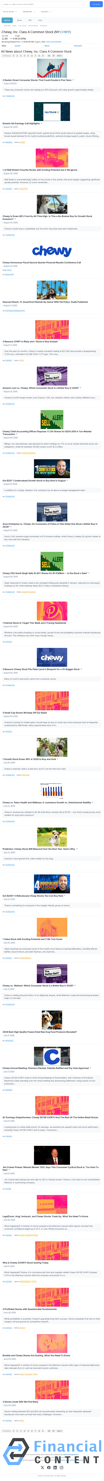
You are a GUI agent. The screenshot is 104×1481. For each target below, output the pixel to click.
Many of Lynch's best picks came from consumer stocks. (30, 679)
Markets (7, 20)
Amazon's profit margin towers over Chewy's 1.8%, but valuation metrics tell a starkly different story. (50, 397)
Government (28, 1374)
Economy (22, 1235)
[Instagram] (61, 1468)
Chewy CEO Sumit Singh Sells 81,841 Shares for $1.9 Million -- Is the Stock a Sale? (46, 573)
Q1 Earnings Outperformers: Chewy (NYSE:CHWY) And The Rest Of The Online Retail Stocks (50, 1117)
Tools (40, 20)
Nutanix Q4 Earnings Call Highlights (22, 123)
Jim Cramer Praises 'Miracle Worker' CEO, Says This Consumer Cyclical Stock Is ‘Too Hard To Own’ (51, 1168)
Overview (7, 26)
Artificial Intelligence (25, 958)
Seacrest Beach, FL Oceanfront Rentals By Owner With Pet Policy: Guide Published (45, 302)
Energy (22, 1374)
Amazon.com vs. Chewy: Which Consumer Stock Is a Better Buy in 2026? (42, 388)
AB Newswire (9, 1040)
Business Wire (10, 274)
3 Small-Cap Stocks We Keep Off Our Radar (25, 712)
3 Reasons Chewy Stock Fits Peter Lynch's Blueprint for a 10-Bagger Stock (42, 669)
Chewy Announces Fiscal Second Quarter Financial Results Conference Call (42, 262)
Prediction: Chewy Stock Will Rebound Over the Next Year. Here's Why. (40, 849)
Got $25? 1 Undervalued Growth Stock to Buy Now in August (35, 480)
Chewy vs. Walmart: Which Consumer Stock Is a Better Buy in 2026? (39, 985)
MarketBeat (9, 142)
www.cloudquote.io (71, 1454)
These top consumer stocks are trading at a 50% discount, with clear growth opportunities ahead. (49, 90)
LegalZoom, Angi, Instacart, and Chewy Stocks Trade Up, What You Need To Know (45, 1216)
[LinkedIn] (55, 1468)
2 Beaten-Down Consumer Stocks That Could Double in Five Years (38, 80)
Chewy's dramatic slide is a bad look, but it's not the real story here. (35, 769)
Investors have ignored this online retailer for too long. (29, 858)
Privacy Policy (59, 1460)
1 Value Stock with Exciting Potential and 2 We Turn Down (32, 939)
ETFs (30, 20)
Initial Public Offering (32, 1235)
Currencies (22, 26)
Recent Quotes (8, 12)
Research (78, 45)
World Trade (25, 775)
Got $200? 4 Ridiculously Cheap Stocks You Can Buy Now (34, 895)
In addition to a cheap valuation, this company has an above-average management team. (45, 490)
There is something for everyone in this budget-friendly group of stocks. (37, 905)
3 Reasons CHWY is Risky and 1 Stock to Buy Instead (30, 341)
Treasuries (43, 26)
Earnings (22, 142)
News (14, 26)
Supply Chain (23, 189)
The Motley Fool (10, 96)
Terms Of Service (76, 1460)
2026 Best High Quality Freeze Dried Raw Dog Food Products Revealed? (40, 1032)
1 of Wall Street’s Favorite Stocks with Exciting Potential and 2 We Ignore (40, 170)
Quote (17, 45)
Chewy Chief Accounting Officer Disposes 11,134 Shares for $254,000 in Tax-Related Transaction (47, 433)
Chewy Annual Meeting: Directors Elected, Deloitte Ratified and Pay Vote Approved (47, 1068)
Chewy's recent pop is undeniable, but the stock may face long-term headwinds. (41, 229)
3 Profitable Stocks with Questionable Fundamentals (30, 1309)
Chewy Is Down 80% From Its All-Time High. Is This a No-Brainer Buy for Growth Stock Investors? (47, 217)
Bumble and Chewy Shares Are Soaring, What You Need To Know (36, 1355)
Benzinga (8, 1189)
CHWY (65, 32)
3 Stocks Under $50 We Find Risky (20, 1401)
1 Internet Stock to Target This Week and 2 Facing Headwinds (34, 623)
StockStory (9, 189)
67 (54, 56)
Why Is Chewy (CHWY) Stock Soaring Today (25, 1262)
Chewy (9, 270)
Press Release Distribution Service (15, 311)
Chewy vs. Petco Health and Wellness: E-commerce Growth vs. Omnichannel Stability (48, 802)
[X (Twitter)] (42, 1468)
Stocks (19, 20)
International (33, 26)
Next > (59, 56)
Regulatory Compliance (28, 453)
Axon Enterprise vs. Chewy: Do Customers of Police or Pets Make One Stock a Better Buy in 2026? (50, 525)
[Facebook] (49, 1468)
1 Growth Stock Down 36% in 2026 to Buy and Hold (30, 759)
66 (49, 56)
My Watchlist (27, 12)
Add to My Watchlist (53, 42)
